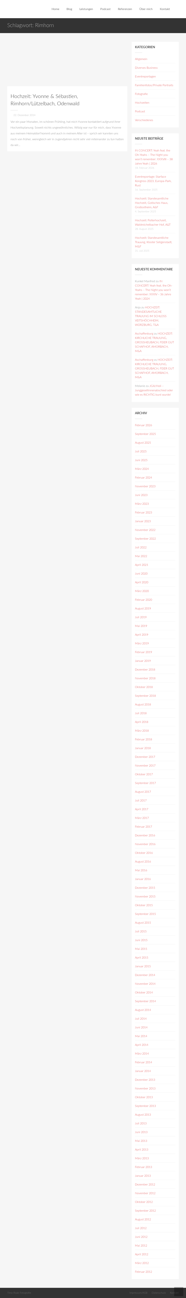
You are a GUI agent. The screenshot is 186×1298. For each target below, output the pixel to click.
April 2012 (141, 1254)
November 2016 (145, 844)
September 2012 (145, 1210)
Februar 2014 (143, 1062)
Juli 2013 (141, 1123)
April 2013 (141, 1149)
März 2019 (142, 643)
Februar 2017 (143, 826)
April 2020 (141, 582)
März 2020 (142, 591)
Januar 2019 (143, 660)
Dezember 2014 (145, 975)
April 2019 (141, 634)
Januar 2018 (143, 748)
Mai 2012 (141, 1245)
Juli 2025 (141, 451)
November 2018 (145, 678)
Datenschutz (159, 1292)
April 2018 (141, 722)
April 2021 (141, 564)
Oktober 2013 (144, 1097)
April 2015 (141, 957)
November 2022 (145, 530)
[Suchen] (177, 9)
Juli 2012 (141, 1228)
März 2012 (142, 1263)
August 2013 (143, 1114)
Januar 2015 (143, 966)
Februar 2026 (143, 425)
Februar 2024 (143, 477)
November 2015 (145, 896)
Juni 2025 (141, 460)
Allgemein (141, 59)
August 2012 (143, 1219)
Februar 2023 (143, 512)
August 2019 (143, 608)
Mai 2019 (141, 626)
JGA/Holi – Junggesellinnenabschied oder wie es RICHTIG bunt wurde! (154, 390)
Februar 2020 (143, 599)
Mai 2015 (141, 948)
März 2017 (142, 818)
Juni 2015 (141, 940)
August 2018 (143, 704)
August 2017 (143, 791)
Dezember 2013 (145, 1079)
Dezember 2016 (145, 835)
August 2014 (143, 1010)
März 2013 (142, 1158)
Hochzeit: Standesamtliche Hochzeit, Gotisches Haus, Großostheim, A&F (151, 203)
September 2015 (145, 914)
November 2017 (145, 765)
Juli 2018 (141, 713)
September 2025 (145, 434)
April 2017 (141, 809)
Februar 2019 (143, 652)
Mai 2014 (141, 1036)
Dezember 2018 (145, 669)
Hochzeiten (142, 102)
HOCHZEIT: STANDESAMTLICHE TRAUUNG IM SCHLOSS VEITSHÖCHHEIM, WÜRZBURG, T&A (151, 316)
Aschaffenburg (144, 333)
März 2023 (142, 503)
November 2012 (145, 1193)
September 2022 (145, 538)
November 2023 (145, 486)
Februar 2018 (143, 739)
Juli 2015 (141, 931)
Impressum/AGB (138, 1292)
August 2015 (143, 922)
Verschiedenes (144, 120)
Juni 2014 (141, 1027)
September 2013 (145, 1106)
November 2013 (145, 1088)
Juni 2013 (141, 1132)
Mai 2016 (141, 870)
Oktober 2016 (144, 852)
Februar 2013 (143, 1167)
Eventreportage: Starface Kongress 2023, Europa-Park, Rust (153, 181)
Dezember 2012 (145, 1184)
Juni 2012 (141, 1236)
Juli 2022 (141, 547)
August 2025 (143, 442)
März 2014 (142, 1053)
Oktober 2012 (144, 1202)
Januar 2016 (143, 879)
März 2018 (142, 730)
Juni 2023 (141, 495)
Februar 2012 (143, 1271)
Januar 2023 (143, 521)
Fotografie (141, 94)
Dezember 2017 (145, 756)
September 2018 (145, 695)
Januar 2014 (143, 1071)
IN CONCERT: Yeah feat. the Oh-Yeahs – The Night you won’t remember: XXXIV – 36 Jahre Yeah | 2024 (153, 290)
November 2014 (145, 983)
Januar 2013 (143, 1175)
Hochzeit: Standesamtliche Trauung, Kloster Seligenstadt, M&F (153, 242)
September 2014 (145, 1001)
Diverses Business (146, 67)
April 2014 (141, 1044)
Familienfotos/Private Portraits (154, 85)
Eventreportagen (145, 76)
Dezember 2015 (145, 887)
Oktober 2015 (144, 905)
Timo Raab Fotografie (19, 1292)
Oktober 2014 (144, 992)
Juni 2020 (141, 573)
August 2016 (143, 861)
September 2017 (145, 783)
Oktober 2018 (144, 687)
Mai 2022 (141, 556)
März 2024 (142, 468)
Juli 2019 (141, 617)
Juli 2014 (141, 1018)
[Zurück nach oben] (178, 1291)
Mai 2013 (141, 1140)
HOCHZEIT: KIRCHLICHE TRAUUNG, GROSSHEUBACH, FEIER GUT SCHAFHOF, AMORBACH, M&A (154, 342)
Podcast (140, 111)
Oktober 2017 (144, 774)
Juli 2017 (141, 800)
